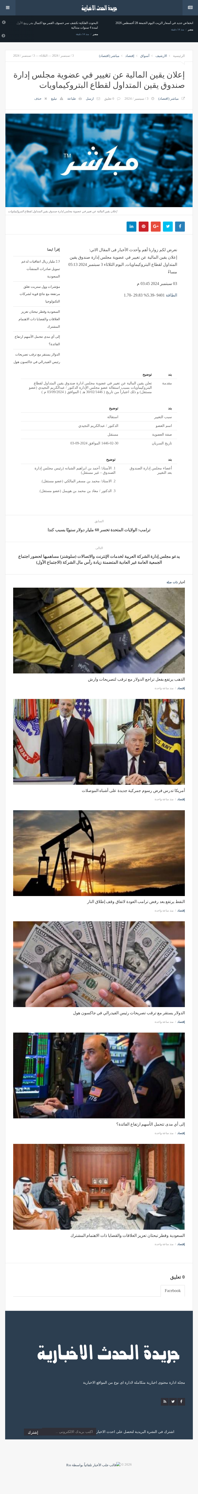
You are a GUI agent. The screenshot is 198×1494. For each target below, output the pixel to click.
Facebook (173, 1290)
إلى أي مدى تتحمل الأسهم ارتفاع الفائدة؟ (37, 340)
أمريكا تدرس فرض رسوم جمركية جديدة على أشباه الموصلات (133, 790)
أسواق (145, 56)
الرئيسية (179, 56)
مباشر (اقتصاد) (109, 56)
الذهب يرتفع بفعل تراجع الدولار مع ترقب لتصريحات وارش (136, 679)
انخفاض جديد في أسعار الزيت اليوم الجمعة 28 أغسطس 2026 (59, 23)
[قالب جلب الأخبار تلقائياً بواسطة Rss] (93, 1464)
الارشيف (161, 56)
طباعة (71, 98)
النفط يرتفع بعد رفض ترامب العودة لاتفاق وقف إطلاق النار (136, 901)
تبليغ (54, 98)
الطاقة (171, 295)
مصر (95, 29)
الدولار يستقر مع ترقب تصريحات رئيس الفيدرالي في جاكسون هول (36, 358)
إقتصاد (129, 56)
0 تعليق (109, 98)
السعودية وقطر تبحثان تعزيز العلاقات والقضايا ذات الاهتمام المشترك (39, 319)
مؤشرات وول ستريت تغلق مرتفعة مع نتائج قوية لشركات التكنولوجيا (40, 294)
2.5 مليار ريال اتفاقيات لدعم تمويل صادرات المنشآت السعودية (40, 268)
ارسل (90, 98)
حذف (38, 98)
